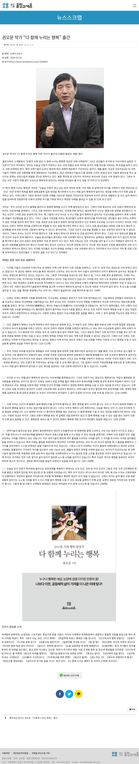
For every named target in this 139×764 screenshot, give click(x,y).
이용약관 (6, 753)
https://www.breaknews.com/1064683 (28, 61)
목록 (133, 709)
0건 (13, 45)
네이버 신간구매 (71, 675)
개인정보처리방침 (20, 753)
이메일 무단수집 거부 (41, 753)
